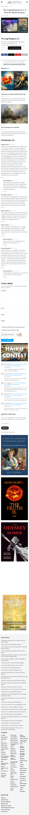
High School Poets (14, 786)
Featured (3, 773)
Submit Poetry (4, 799)
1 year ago (13, 144)
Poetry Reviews (4, 770)
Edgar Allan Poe (13, 738)
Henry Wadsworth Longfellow (14, 744)
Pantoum (12, 771)
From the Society (3, 776)
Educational (4, 759)
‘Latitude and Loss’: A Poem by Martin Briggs (12, 662)
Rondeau (22, 751)
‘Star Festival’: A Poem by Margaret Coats (11, 670)
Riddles (12, 790)
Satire (21, 762)
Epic (2, 761)
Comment (4, 290)
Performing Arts (13, 773)
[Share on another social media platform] (25, 55)
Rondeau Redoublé (22, 754)
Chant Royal (4, 747)
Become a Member (6, 801)
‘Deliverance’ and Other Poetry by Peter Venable (13, 711)
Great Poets (13, 735)
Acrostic (3, 735)
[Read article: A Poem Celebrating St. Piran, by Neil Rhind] (14, 113)
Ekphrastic (12, 783)
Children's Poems (14, 779)
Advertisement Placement (7, 807)
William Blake (13, 753)
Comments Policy (5, 809)
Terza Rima (23, 780)
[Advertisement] (14, 578)
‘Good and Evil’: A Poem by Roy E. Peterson (12, 725)
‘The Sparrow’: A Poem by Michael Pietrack (12, 707)
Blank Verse (4, 745)
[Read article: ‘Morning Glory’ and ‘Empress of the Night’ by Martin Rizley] (14, 80)
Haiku (21, 743)
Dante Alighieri (13, 736)
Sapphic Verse (23, 760)
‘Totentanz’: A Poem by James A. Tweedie (11, 687)
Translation (23, 785)
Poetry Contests (24, 738)
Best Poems (4, 743)
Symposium (23, 776)
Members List (4, 803)
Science (22, 764)
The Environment (23, 783)
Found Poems (13, 784)
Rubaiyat (22, 758)
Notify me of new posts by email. (10, 330)
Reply (3, 177)
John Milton (13, 750)
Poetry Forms (23, 740)
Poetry (6, 6)
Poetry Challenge (22, 736)
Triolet (21, 787)
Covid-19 (3, 754)
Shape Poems (23, 768)
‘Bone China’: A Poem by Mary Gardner (11, 644)
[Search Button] (27, 2)
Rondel (22, 756)
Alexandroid (4, 737)
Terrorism (22, 778)
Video (21, 789)
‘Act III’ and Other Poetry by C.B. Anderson (12, 665)
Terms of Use (4, 811)
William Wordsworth (13, 759)
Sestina (22, 766)
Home (2, 6)
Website (3, 320)
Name (3, 308)
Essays (2, 766)
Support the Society (6, 805)
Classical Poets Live (4, 749)
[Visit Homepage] (14, 2)
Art (2, 741)
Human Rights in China (14, 762)
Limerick (12, 765)
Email (3, 314)
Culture (10, 6)
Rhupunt (22, 749)
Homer (12, 746)
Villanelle (22, 791)
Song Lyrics (23, 772)
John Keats (12, 748)
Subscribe (5, 428)
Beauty (3, 125)
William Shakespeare (13, 756)
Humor (12, 788)
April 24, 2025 (4, 15)
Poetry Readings (22, 747)
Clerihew (3, 752)
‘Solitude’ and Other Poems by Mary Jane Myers (13, 680)
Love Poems (13, 767)
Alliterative (4, 739)
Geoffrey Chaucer (14, 742)
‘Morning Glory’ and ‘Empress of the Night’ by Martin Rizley (13, 94)
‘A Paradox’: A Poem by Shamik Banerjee (11, 702)
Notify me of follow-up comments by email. (13, 327)
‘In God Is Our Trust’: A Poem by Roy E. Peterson (13, 689)
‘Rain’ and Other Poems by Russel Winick (11, 714)
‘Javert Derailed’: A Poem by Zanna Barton (12, 720)
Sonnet (22, 774)
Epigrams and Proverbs (4, 764)
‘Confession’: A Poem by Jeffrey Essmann (11, 691)
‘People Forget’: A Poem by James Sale (10, 723)
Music (12, 769)
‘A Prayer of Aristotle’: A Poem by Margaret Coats (13, 704)
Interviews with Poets (4, 769)
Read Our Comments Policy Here (14, 64)
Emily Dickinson (14, 740)
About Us (3, 797)
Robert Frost (13, 751)
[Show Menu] (1, 2)
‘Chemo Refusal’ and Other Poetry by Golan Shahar (14, 709)
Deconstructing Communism (5, 757)
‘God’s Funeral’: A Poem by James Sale (10, 667)
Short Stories (23, 770)
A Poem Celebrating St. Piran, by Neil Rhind (10, 127)
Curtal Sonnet (23, 742)
